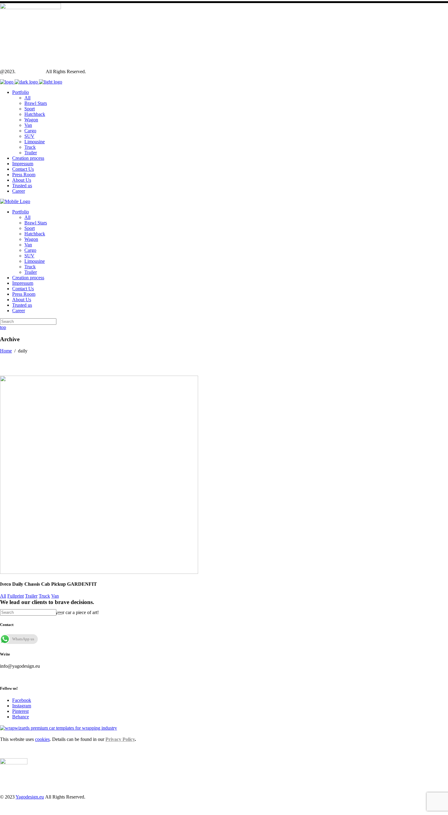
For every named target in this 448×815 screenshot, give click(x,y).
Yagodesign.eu (30, 71)
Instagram (21, 705)
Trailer (31, 596)
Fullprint (15, 596)
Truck (44, 596)
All (3, 596)
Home (6, 350)
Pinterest (20, 711)
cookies (42, 739)
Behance (20, 716)
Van (55, 596)
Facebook (21, 700)
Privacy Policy (120, 739)
